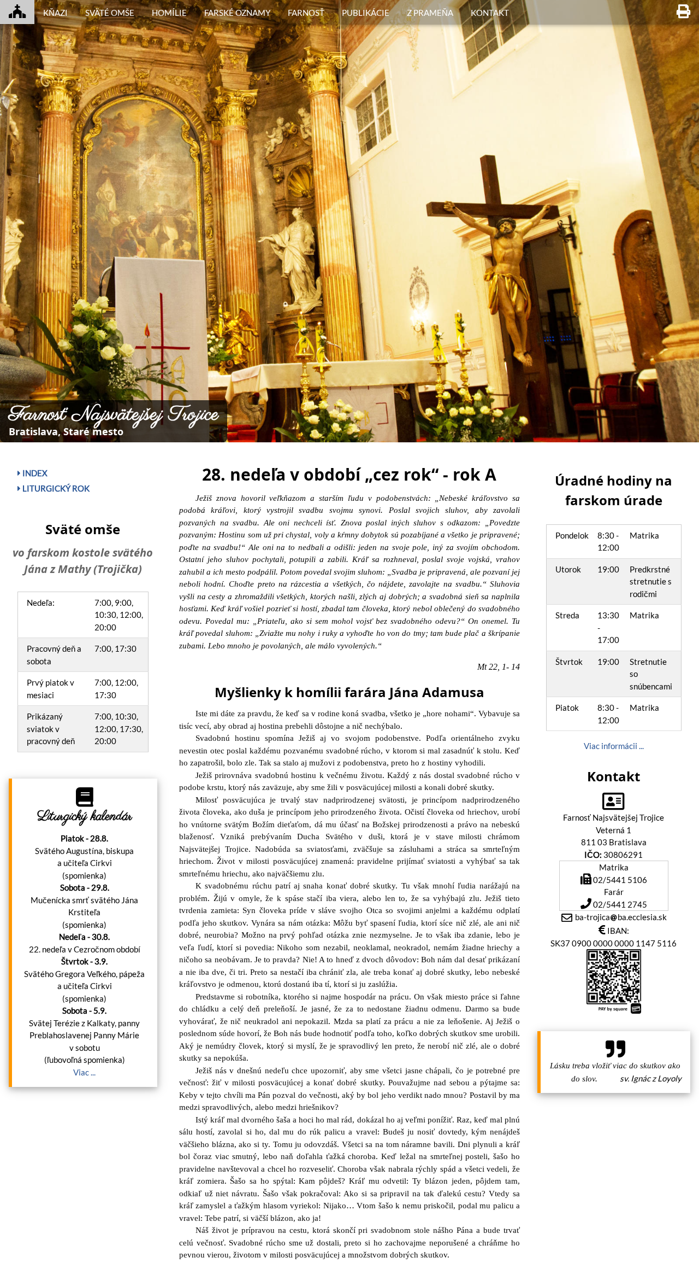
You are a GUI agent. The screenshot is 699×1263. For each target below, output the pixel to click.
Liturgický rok (55, 488)
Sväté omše (109, 12)
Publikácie (365, 12)
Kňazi (55, 12)
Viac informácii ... (614, 746)
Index (34, 473)
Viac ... (84, 1072)
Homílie (169, 12)
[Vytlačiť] (683, 12)
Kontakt (490, 12)
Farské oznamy (237, 12)
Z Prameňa (430, 12)
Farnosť (306, 12)
